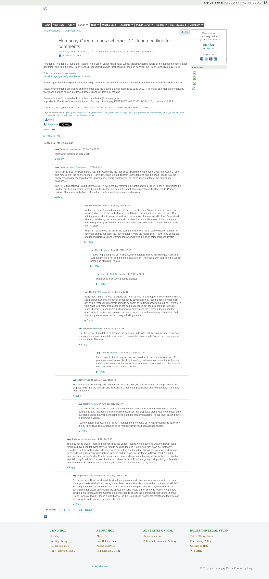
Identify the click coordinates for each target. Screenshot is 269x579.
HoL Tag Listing (58, 541)
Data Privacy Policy (200, 541)
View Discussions (71, 55)
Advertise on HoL (152, 536)
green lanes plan (99, 112)
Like (50, 119)
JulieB (95, 404)
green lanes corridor (80, 112)
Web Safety (196, 550)
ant (105, 250)
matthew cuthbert (94, 476)
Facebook (52, 124)
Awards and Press (105, 545)
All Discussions (52, 30)
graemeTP (115, 352)
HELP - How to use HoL (62, 550)
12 (80, 509)
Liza (88, 380)
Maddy (95, 328)
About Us (101, 536)
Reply (59, 159)
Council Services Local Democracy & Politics (131, 51)
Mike (100, 292)
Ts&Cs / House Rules (201, 536)
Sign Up (208, 2)
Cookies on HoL (199, 545)
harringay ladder (170, 112)
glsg (68, 112)
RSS (45, 516)
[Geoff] (50, 49)
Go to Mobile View (100, 566)
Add (186, 32)
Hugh (71, 149)
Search (265, 2)
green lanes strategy (117, 112)
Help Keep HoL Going (108, 550)
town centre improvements (81, 115)
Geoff (72, 51)
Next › (88, 509)
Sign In (219, 2)
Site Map (54, 536)
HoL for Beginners (59, 545)
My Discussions (72, 30)
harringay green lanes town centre (145, 112)
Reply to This (52, 136)
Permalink (57, 149)
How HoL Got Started (107, 541)
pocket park (61, 115)
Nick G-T (73, 167)
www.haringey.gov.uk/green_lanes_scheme (67, 76)
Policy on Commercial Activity (159, 541)
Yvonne (84, 439)
